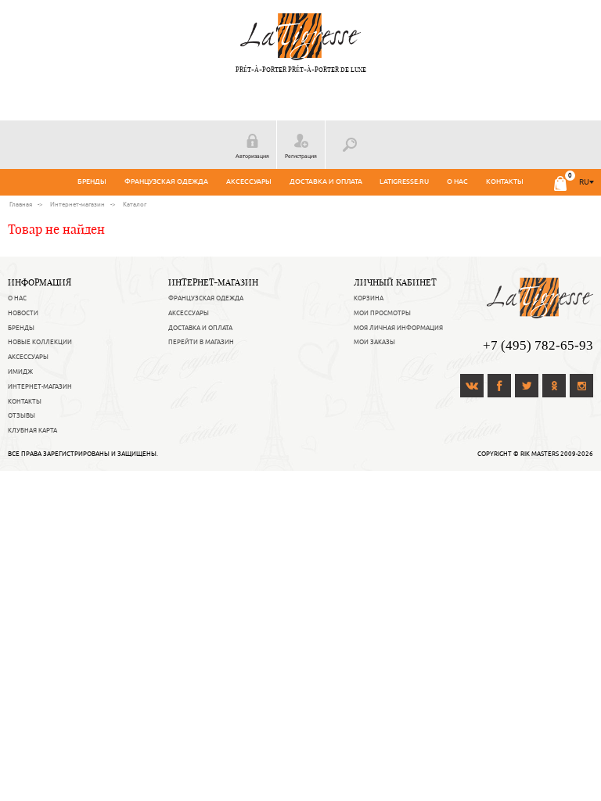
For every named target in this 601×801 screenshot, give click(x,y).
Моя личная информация (398, 328)
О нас (457, 181)
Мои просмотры (382, 313)
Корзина (368, 298)
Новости (23, 313)
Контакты (505, 181)
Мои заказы (374, 342)
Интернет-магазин (40, 386)
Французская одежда (166, 181)
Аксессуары (249, 181)
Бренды (91, 181)
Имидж (20, 371)
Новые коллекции (40, 342)
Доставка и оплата (326, 181)
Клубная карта (32, 430)
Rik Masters (539, 454)
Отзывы (21, 415)
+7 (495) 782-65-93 (538, 345)
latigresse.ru (404, 181)
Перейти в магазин (201, 342)
